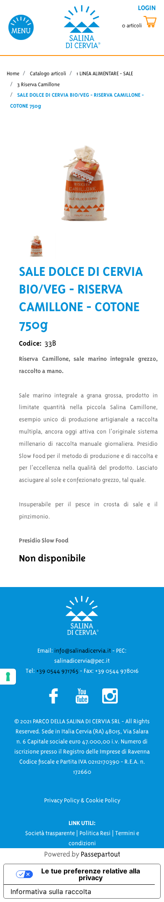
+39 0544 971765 (57, 671)
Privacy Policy (61, 800)
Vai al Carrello (141, 22)
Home (13, 73)
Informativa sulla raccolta (51, 891)
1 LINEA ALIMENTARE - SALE (105, 73)
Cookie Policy (103, 800)
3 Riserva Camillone (38, 84)
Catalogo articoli (48, 73)
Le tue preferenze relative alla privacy (90, 874)
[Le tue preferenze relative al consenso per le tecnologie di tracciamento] (8, 677)
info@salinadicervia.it (82, 650)
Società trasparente (50, 833)
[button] (82, 182)
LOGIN (147, 7)
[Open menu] (21, 27)
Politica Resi (95, 833)
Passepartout (100, 854)
